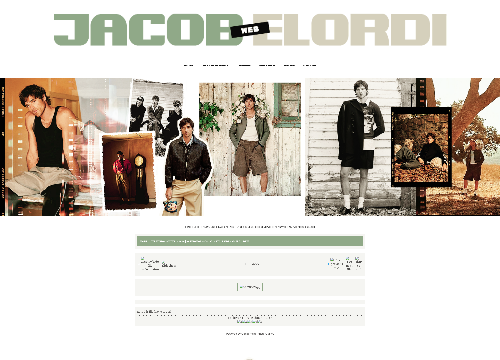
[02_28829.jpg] (250, 285)
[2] (244, 320)
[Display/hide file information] (150, 262)
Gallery (267, 66)
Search (311, 227)
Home (189, 66)
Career (244, 66)
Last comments (246, 227)
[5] (259, 320)
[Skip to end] (358, 262)
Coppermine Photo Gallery (257, 331)
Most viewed (264, 227)
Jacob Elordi (215, 66)
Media (289, 66)
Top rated (280, 227)
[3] (249, 320)
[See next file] (349, 262)
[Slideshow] (168, 262)
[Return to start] (327, 262)
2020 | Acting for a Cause (195, 240)
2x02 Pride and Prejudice (232, 240)
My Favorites (296, 227)
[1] (240, 320)
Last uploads (226, 227)
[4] (254, 320)
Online (309, 66)
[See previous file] (336, 262)
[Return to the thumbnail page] (138, 262)
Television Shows (163, 240)
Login (197, 227)
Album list (209, 227)
